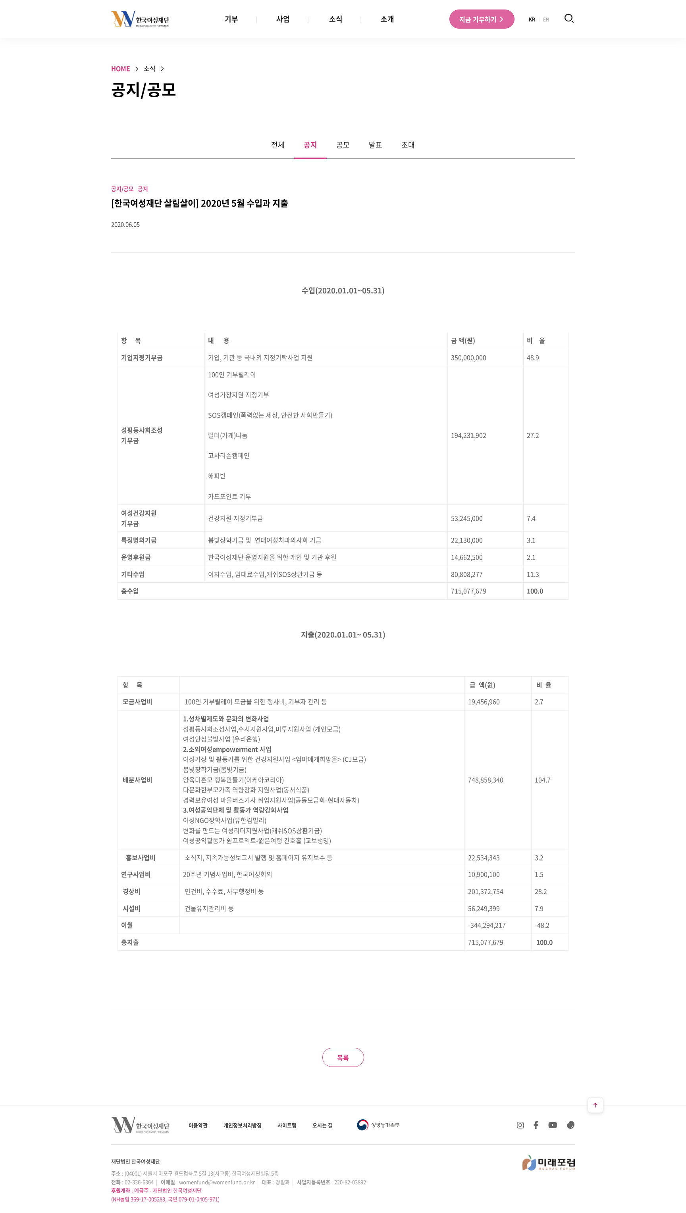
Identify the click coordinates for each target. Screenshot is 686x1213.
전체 (278, 144)
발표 (375, 144)
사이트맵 (287, 1125)
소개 (387, 18)
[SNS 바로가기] (571, 1125)
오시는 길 (322, 1125)
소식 (336, 18)
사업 (283, 18)
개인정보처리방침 (243, 1125)
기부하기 (478, 19)
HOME (120, 68)
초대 (408, 144)
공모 (343, 144)
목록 (343, 1057)
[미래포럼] (548, 1163)
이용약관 (198, 1125)
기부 (231, 18)
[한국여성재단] (140, 19)
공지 (310, 144)
